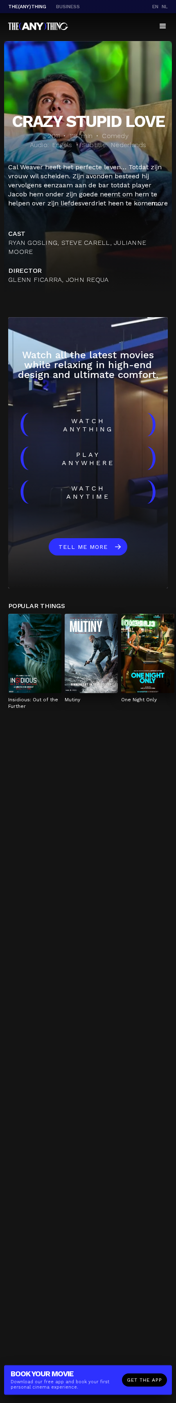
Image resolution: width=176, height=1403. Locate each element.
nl (165, 6)
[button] (163, 26)
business (68, 6)
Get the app (144, 1380)
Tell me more (83, 547)
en (155, 6)
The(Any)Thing (27, 6)
